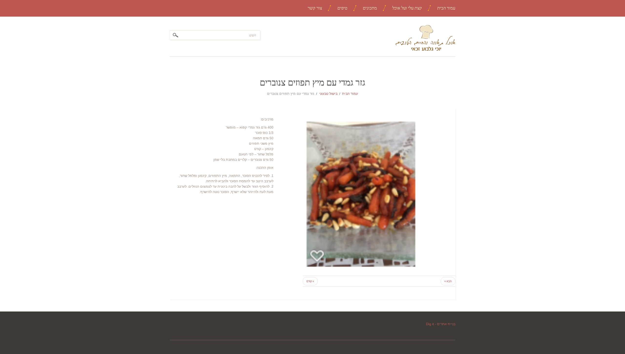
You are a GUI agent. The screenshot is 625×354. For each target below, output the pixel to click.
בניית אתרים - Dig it (440, 324)
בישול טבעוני (328, 94)
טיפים (342, 8)
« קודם (310, 281)
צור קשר (315, 8)
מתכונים (370, 8)
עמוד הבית (446, 8)
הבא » (448, 281)
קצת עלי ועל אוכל (407, 8)
